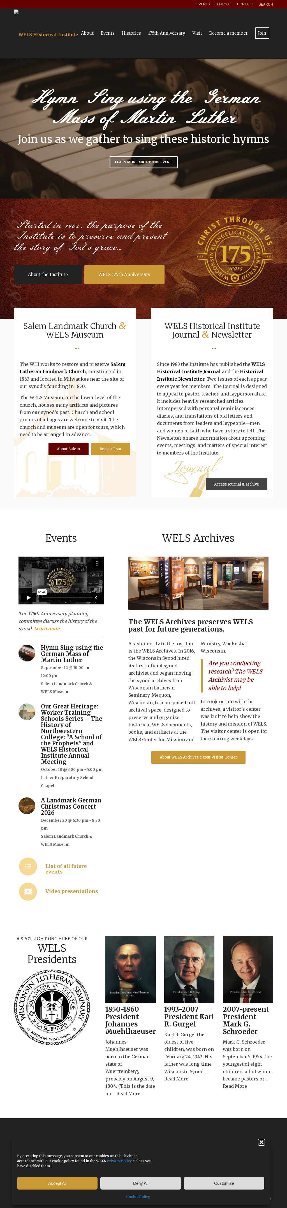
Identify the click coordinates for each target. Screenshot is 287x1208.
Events (203, 4)
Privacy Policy (119, 1161)
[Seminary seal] (52, 1007)
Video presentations (71, 891)
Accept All (57, 1183)
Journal (224, 4)
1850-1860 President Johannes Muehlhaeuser (130, 1020)
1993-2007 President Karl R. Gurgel (189, 1016)
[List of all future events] (28, 866)
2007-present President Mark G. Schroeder (246, 1020)
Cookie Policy (138, 1197)
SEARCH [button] (266, 4)
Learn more (47, 628)
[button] (261, 1142)
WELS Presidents (52, 954)
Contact (245, 4)
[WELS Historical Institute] (46, 33)
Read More (128, 1093)
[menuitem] (203, 4)
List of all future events (66, 869)
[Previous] (5, 129)
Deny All (140, 1183)
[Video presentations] (28, 892)
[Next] (282, 129)
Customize (224, 1183)
